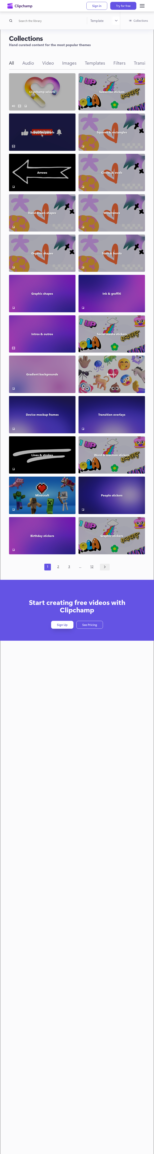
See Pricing (89, 625)
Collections (141, 20)
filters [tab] (119, 63)
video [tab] (48, 63)
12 (92, 566)
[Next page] (105, 567)
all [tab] (11, 63)
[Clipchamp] (20, 6)
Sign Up (62, 625)
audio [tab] (28, 63)
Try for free (123, 6)
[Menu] (142, 6)
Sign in (96, 6)
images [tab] (69, 63)
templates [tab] (95, 63)
